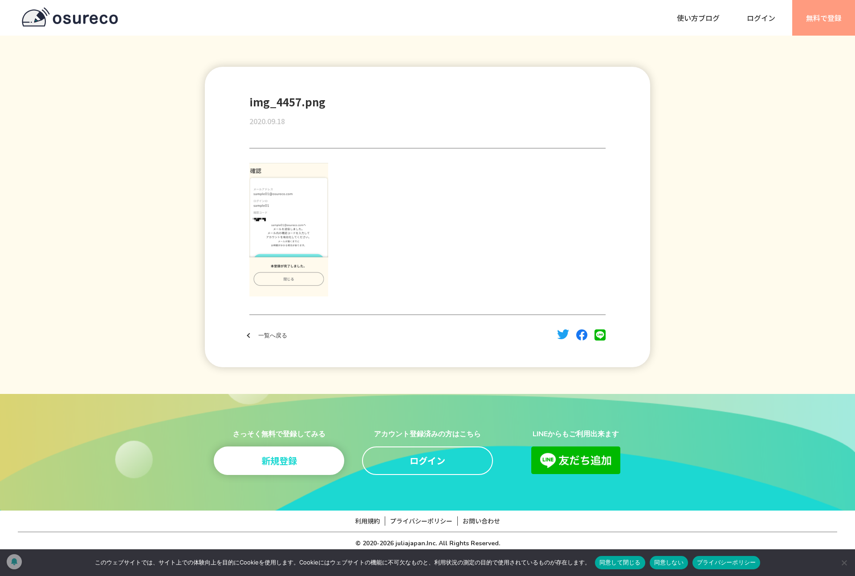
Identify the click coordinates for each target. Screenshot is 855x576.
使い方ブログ (698, 17)
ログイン (761, 17)
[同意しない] (843, 562)
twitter (563, 334)
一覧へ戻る (272, 336)
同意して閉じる (620, 562)
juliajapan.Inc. (416, 543)
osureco (70, 17)
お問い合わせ (481, 520)
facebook (581, 335)
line (600, 335)
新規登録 (279, 460)
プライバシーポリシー (421, 520)
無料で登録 (824, 17)
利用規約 (367, 520)
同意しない (669, 562)
